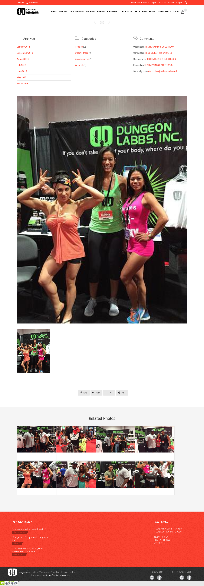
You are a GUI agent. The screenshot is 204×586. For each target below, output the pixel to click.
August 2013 (23, 59)
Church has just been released (162, 71)
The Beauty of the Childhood (158, 53)
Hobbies (79, 47)
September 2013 (25, 53)
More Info (158, 543)
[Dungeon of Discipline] (28, 11)
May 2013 (21, 77)
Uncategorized (82, 59)
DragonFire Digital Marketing (58, 575)
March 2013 (22, 83)
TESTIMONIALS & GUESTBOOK (159, 47)
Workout (79, 65)
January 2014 (23, 47)
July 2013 (21, 65)
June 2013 (22, 71)
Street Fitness (81, 53)
